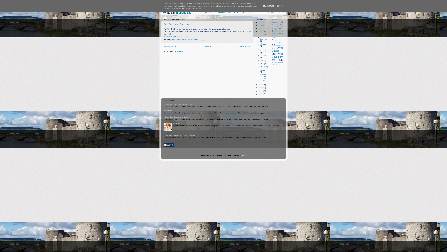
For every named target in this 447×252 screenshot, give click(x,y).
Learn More (268, 6)
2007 (261, 94)
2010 (261, 85)
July (262, 61)
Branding (275, 24)
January (263, 70)
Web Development (278, 56)
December (263, 39)
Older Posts (245, 46)
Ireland (274, 33)
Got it (280, 6)
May (262, 64)
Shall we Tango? (179, 123)
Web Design (278, 49)
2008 (261, 91)
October (263, 44)
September (264, 51)
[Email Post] (202, 39)
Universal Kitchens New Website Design (179, 104)
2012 (261, 31)
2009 (261, 88)
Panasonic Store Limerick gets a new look (180, 135)
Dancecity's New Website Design (177, 117)
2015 (261, 22)
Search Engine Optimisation (277, 40)
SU (274, 48)
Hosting (280, 29)
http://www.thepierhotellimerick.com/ (177, 36)
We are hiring (168, 111)
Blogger (244, 155)
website (274, 62)
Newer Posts (170, 46)
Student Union (279, 45)
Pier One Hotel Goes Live (177, 24)
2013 (261, 28)
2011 (261, 34)
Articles (274, 22)
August (263, 56)
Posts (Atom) (178, 51)
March (263, 67)
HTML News (277, 31)
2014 (261, 25)
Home (208, 46)
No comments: (193, 39)
